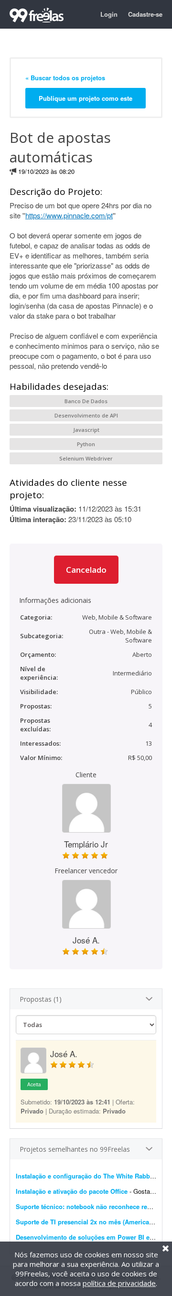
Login (109, 14)
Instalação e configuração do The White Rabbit (86, 1175)
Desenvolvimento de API (86, 415)
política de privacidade (119, 1283)
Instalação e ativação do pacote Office (72, 1191)
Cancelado (86, 569)
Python (86, 444)
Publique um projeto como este (85, 98)
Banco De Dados (86, 401)
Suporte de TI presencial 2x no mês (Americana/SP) (92, 1221)
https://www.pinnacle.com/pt (69, 215)
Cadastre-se (145, 14)
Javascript (86, 429)
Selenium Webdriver (86, 458)
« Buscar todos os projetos (65, 77)
